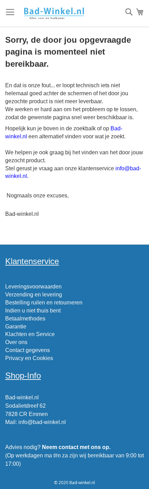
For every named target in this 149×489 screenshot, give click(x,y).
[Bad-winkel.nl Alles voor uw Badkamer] (53, 13)
